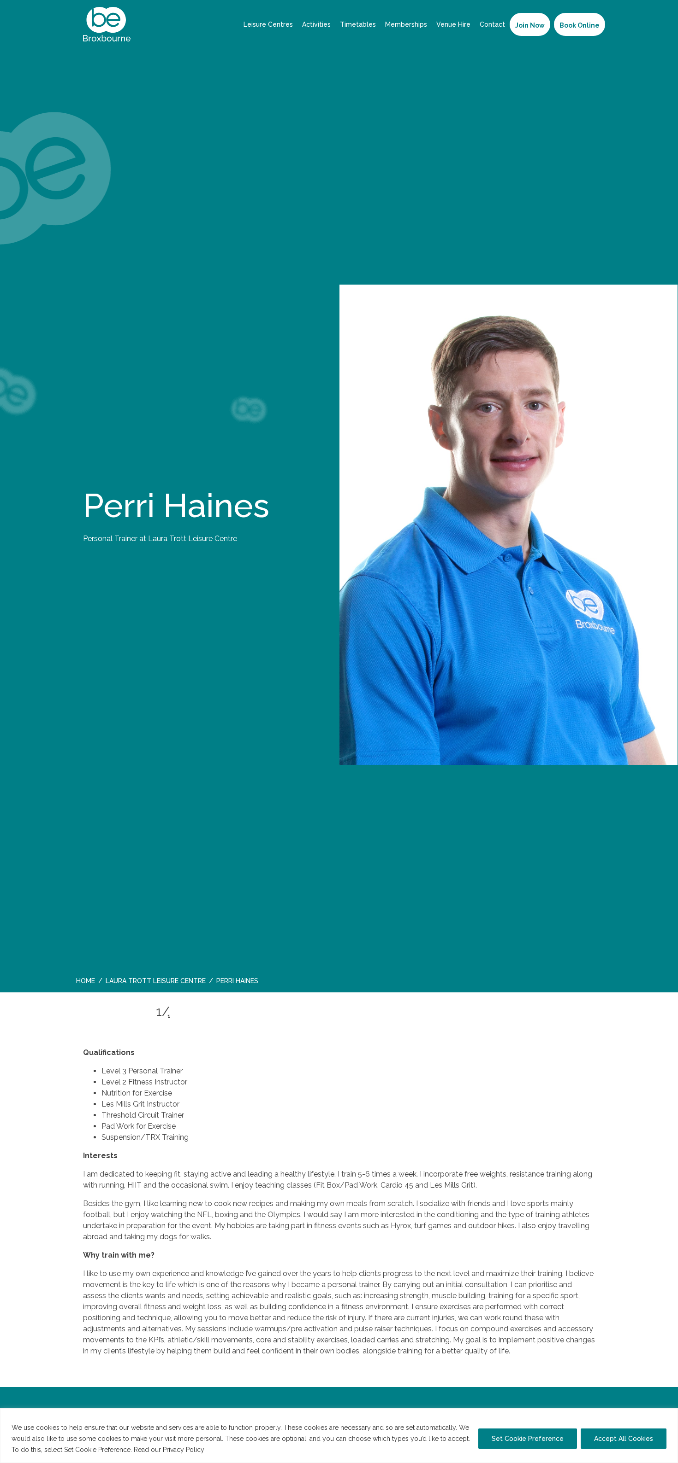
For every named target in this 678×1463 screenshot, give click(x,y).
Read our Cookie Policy (246, 1449)
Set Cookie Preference (528, 1438)
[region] (339, 1435)
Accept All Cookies (623, 1438)
